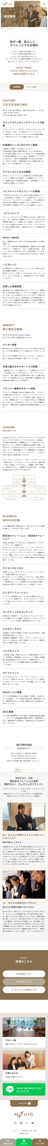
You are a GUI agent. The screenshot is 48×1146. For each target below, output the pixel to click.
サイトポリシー (16, 1131)
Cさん (33, 769)
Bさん (25, 769)
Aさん (18, 769)
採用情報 (10, 29)
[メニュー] (44, 4)
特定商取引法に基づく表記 (29, 1131)
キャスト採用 (31, 87)
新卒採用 (16, 87)
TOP (2, 29)
